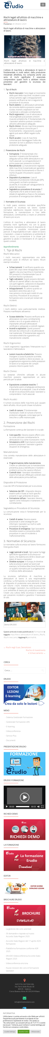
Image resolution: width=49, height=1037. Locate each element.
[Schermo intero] (42, 806)
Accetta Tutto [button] (23, 1032)
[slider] (22, 806)
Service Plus (11, 735)
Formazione (39, 631)
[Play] (7, 806)
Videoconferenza (13, 731)
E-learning (10, 726)
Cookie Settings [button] (9, 1032)
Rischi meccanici (11, 637)
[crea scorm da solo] (24, 695)
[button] (24, 797)
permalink (31, 637)
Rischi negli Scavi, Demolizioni (17, 647)
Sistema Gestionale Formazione (19, 717)
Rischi (42, 634)
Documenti (10, 740)
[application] (24, 797)
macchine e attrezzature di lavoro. (24, 634)
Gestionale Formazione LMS (18, 722)
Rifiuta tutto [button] (36, 1032)
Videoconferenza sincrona (17, 963)
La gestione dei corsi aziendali (18, 929)
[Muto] (38, 806)
